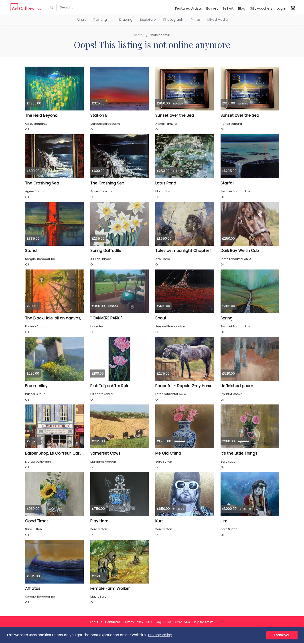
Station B (98, 115)
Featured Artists (188, 8)
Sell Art (228, 8)
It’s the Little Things (239, 453)
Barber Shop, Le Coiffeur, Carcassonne (61, 453)
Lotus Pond (165, 183)
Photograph (173, 19)
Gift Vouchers (261, 8)
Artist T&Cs (182, 622)
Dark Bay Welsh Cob (240, 250)
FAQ (149, 622)
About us (95, 622)
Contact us (113, 622)
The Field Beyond (41, 115)
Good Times (37, 521)
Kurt (159, 521)
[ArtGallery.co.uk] (26, 7)
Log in (281, 8)
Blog (241, 8)
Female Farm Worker (110, 588)
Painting (101, 19)
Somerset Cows (105, 453)
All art (81, 19)
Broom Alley (36, 385)
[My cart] (292, 7)
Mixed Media (217, 19)
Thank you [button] (282, 635)
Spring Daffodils (105, 250)
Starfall (227, 183)
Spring (227, 318)
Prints (195, 19)
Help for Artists (203, 622)
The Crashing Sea (42, 183)
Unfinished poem (237, 385)
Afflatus (32, 588)
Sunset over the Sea (174, 115)
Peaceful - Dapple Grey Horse (184, 385)
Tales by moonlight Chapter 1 (183, 250)
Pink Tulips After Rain (110, 385)
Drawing (125, 19)
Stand (31, 250)
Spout (160, 318)
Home (138, 35)
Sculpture (148, 19)
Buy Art (212, 8)
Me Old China (168, 453)
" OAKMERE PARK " (106, 318)
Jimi (224, 521)
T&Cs (168, 622)
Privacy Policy (133, 622)
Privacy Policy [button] (160, 634)
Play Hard (99, 521)
